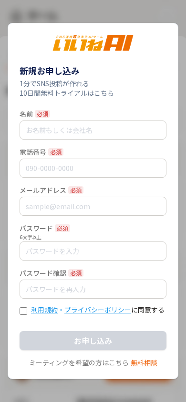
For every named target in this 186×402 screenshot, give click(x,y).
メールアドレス (43, 190)
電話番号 (33, 152)
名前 (26, 114)
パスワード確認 (43, 273)
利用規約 (44, 309)
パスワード (36, 228)
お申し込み (93, 340)
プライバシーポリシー (97, 309)
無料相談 (144, 362)
